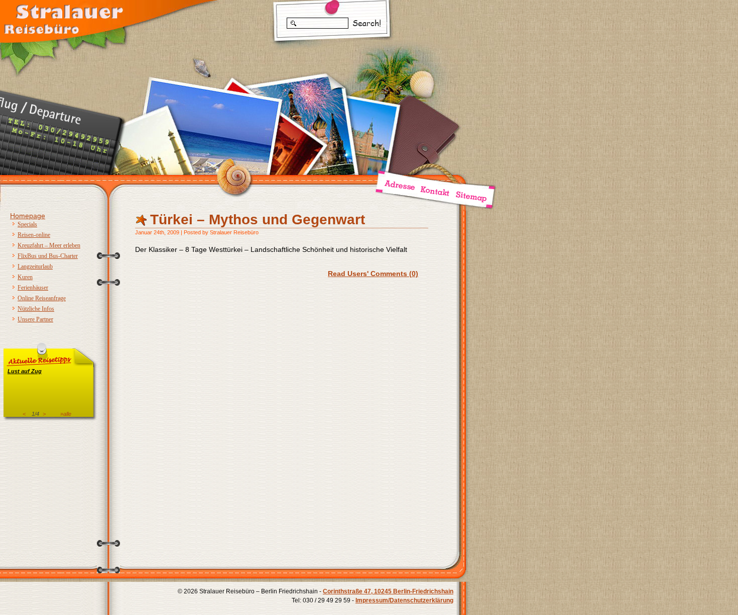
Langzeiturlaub (35, 266)
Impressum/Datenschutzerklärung (404, 600)
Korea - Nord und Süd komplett (49, 377)
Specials (27, 224)
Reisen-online (34, 234)
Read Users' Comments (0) (373, 274)
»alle (65, 414)
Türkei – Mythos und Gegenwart (257, 219)
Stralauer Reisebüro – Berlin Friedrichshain (63, 17)
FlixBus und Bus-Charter (48, 255)
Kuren (25, 277)
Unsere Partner (35, 319)
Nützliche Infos (36, 308)
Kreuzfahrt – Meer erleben (49, 245)
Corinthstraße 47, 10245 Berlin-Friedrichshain (388, 591)
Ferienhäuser (33, 287)
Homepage (27, 216)
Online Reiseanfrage (42, 298)
